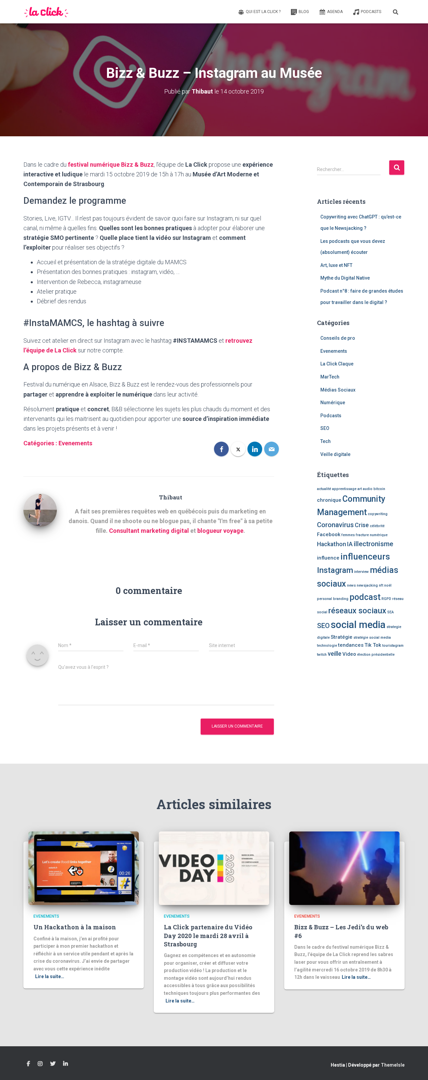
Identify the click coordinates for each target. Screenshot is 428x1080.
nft (381, 585)
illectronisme (373, 544)
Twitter (53, 1064)
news (351, 585)
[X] (238, 449)
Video (349, 654)
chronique (329, 500)
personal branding (332, 599)
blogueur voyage (220, 530)
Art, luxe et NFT (336, 265)
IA (350, 544)
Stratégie (341, 637)
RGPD (386, 599)
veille (334, 653)
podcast (365, 597)
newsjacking (367, 585)
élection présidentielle (376, 654)
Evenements (75, 443)
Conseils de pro (337, 338)
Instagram (335, 570)
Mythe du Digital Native (345, 278)
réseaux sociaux (357, 610)
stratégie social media (372, 637)
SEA (390, 612)
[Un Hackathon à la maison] (83, 868)
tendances (350, 645)
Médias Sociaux (337, 390)
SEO (324, 428)
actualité (324, 489)
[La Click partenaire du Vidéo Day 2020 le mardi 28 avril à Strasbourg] (214, 868)
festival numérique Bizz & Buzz (111, 164)
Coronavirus (335, 525)
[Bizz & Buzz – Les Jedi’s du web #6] (344, 868)
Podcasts (371, 11)
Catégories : (41, 443)
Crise (362, 524)
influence (328, 558)
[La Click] (46, 11)
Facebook (328, 534)
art (359, 489)
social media (358, 624)
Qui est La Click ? (263, 11)
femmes (348, 535)
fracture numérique (372, 535)
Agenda (335, 11)
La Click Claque (336, 363)
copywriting (378, 514)
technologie (327, 645)
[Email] (271, 449)
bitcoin (379, 489)
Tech (325, 441)
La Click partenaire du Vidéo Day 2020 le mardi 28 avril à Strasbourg (208, 935)
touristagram (393, 645)
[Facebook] (221, 449)
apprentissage (344, 489)
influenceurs (365, 557)
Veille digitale (335, 454)
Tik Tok (372, 645)
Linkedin (65, 1064)
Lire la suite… (49, 976)
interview (361, 572)
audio (367, 489)
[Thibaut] (40, 509)
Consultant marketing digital (149, 530)
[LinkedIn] (254, 449)
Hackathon (331, 544)
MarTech (329, 376)
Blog (304, 11)
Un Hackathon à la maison (74, 927)
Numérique (332, 402)
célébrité (377, 526)
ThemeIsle (393, 1065)
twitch (322, 654)
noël (388, 585)
